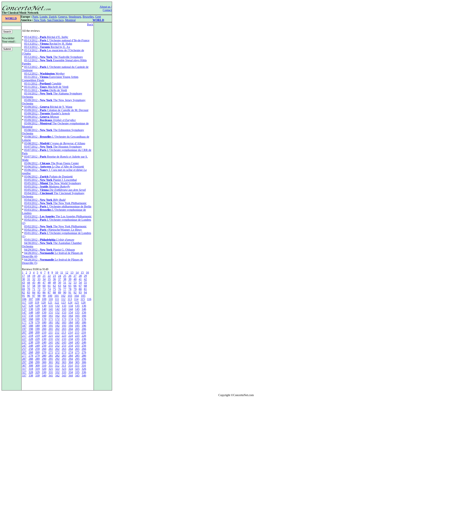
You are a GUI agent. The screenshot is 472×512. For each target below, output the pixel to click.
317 (24, 368)
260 (44, 349)
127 (24, 305)
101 (56, 295)
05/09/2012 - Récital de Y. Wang (48, 106)
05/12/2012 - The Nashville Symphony (53, 57)
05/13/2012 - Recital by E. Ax (47, 47)
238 (31, 342)
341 (50, 375)
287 (24, 358)
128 (31, 305)
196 (84, 325)
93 (80, 292)
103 (70, 295)
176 (84, 319)
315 (77, 365)
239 (37, 342)
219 (37, 335)
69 (23, 289)
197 (24, 329)
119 (37, 302)
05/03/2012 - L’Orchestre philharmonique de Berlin (57, 206)
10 (56, 272)
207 (24, 332)
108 (37, 299)
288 (31, 358)
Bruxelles (88, 16)
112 (63, 299)
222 (57, 335)
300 (44, 362)
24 (59, 275)
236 (84, 339)
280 (44, 355)
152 (57, 312)
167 (24, 319)
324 (70, 368)
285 (77, 355)
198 (31, 329)
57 (28, 285)
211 (50, 332)
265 (77, 349)
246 (84, 342)
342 (57, 375)
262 (57, 349)
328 (31, 372)
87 (49, 292)
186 (84, 322)
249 (37, 345)
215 (77, 332)
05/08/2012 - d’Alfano (54, 143)
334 (70, 372)
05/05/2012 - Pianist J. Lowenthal (50, 179)
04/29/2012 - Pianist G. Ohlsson (49, 249)
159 (37, 315)
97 (33, 295)
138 (31, 309)
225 (77, 335)
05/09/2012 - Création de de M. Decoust (56, 110)
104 (76, 295)
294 (70, 358)
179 (37, 322)
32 (33, 279)
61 (49, 285)
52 (69, 282)
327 (24, 372)
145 (77, 309)
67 (80, 285)
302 (57, 362)
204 (70, 329)
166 (84, 315)
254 (70, 345)
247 (24, 345)
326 (84, 368)
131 (50, 305)
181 (50, 322)
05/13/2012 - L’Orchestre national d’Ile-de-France (56, 40)
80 (80, 289)
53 (75, 282)
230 (44, 339)
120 (43, 302)
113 (70, 299)
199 (37, 329)
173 (64, 319)
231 (50, 339)
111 (57, 299)
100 (50, 295)
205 (77, 329)
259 (37, 349)
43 (23, 282)
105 (83, 295)
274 (70, 352)
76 (59, 289)
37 (59, 279)
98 (38, 295)
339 (37, 375)
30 (23, 279)
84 (33, 292)
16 (87, 272)
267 (24, 352)
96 (28, 295)
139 (37, 309)
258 (31, 349)
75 (54, 289)
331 (50, 372)
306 (84, 362)
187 (24, 325)
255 (77, 345)
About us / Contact (106, 8)
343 (64, 375)
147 (24, 312)
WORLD (11, 18)
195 (77, 325)
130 (44, 305)
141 (50, 309)
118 (30, 302)
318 (31, 368)
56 (23, 285)
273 (64, 352)
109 (44, 299)
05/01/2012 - (49, 239)
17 (23, 275)
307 (24, 365)
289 (37, 358)
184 (70, 322)
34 (44, 279)
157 (24, 315)
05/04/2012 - (44, 199)
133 (64, 305)
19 (33, 275)
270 (44, 352)
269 (37, 352)
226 (84, 335)
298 (31, 362)
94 (85, 292)
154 (70, 312)
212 (57, 332)
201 (50, 329)
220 (44, 335)
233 (64, 339)
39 (69, 279)
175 (77, 319)
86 (44, 292)
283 (64, 355)
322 (57, 368)
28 (80, 275)
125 (76, 302)
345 (77, 375)
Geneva (62, 16)
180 (44, 322)
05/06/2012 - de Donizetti (54, 166)
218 (31, 335)
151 (50, 312)
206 (84, 329)
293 (64, 358)
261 (50, 349)
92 (75, 292)
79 (75, 289)
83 (28, 292)
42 (85, 279)
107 (31, 299)
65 (69, 285)
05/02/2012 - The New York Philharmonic (55, 226)
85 (38, 292)
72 (38, 289)
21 (44, 275)
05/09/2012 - (41, 116)
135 (77, 305)
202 (57, 329)
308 (31, 365)
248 (31, 345)
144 (70, 309)
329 (37, 372)
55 (85, 282)
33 (38, 279)
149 (37, 312)
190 (44, 325)
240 (44, 342)
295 (77, 358)
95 (23, 295)
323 (64, 368)
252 (57, 345)
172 (57, 319)
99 (44, 295)
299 (37, 362)
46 (38, 282)
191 (50, 325)
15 (82, 272)
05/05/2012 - (47, 186)
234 (70, 339)
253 (64, 345)
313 (64, 365)
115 (83, 299)
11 (61, 272)
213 (64, 332)
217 (24, 335)
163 (64, 315)
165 (77, 315)
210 (44, 332)
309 (37, 365)
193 (64, 325)
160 (44, 315)
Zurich (53, 16)
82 (23, 292)
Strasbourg (75, 16)
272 (57, 352)
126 (83, 302)
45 (33, 282)
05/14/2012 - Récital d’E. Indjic (46, 37)
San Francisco (55, 20)
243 (64, 342)
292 (57, 358)
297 (24, 362)
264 (70, 349)
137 (24, 309)
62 (54, 285)
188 (31, 325)
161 (50, 315)
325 (77, 368)
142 (57, 309)
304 (70, 362)
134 (70, 305)
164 (70, 315)
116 (89, 299)
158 (31, 315)
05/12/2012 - (44, 73)
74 (49, 289)
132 (57, 305)
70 (28, 289)
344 (70, 375)
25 (64, 275)
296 (84, 358)
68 (85, 285)
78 (69, 289)
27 (75, 275)
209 (37, 332)
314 (70, 365)
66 (75, 285)
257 (24, 349)
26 (69, 275)
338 (31, 375)
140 (44, 309)
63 (59, 285)
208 (31, 332)
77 (64, 289)
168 (31, 319)
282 (57, 355)
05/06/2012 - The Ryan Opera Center (51, 163)
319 (37, 368)
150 (44, 312)
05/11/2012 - (42, 83)
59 (38, 285)
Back (90, 24)
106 (24, 299)
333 (64, 372)
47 (44, 282)
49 (54, 282)
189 (37, 325)
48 (49, 282)
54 (80, 282)
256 (84, 345)
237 (24, 342)
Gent (98, 16)
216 (83, 332)
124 (70, 302)
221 (50, 335)
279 (37, 355)
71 (33, 289)
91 (69, 292)
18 (28, 275)
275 (77, 352)
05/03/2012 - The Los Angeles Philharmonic (58, 216)
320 (44, 368)
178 (31, 322)
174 (70, 319)
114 (76, 299)
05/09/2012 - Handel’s (47, 113)
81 (85, 289)
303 (64, 362)
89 (59, 292)
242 (57, 342)
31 (28, 279)
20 (38, 275)
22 (49, 275)
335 (77, 372)
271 (50, 352)
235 (77, 339)
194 (70, 325)
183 (64, 322)
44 (28, 282)
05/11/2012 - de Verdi (46, 86)
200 (44, 329)
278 (31, 355)
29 (85, 275)
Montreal (70, 20)
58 (33, 285)
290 (44, 358)
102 (63, 295)
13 (71, 272)
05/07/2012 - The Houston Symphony (53, 146)
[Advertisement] (12, 455)
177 (24, 322)
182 (57, 322)
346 (84, 375)
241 (50, 342)
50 (59, 282)
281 (50, 355)
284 (70, 355)
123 (63, 302)
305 (77, 362)
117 (24, 302)
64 (64, 285)
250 (44, 345)
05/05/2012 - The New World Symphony (52, 183)
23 (54, 275)
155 (77, 312)
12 (66, 272)
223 (64, 335)
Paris (35, 16)
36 (54, 279)
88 (54, 292)
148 (31, 312)
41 (80, 279)
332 (57, 372)
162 (57, 315)
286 (84, 355)
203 (64, 329)
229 (37, 339)
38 (64, 279)
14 (77, 272)
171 (50, 319)
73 (44, 289)
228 (31, 339)
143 (64, 309)
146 (84, 309)
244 (70, 342)
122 (57, 302)
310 (44, 365)
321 (50, 368)
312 (57, 365)
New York (40, 20)
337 (24, 375)
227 (24, 339)
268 (31, 352)
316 (83, 365)
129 (37, 305)
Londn (43, 16)
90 (64, 292)
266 (84, 349)
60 (44, 285)
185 (77, 322)
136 (84, 305)
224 (70, 335)
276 (84, 352)
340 (44, 375)
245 (77, 342)
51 (64, 282)
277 (24, 355)
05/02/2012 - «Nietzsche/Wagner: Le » (53, 229)
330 (44, 372)
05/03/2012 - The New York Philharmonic (55, 203)
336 (84, 372)
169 (37, 319)
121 (50, 302)
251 (50, 345)
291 (50, 358)
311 (50, 365)
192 (57, 325)
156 (84, 312)
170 (44, 319)
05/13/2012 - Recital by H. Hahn (48, 43)
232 (57, 339)
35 (49, 279)
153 (64, 312)
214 (70, 332)
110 (50, 299)
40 (75, 279)
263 (64, 349)
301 (50, 362)
